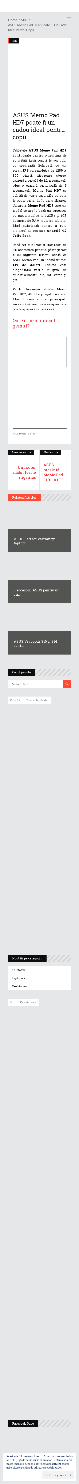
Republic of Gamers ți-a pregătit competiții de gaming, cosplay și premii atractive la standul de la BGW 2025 (51, 1294)
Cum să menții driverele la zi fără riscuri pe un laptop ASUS (39, 811)
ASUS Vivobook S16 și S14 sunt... (35, 643)
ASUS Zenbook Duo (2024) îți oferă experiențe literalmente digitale (39, 714)
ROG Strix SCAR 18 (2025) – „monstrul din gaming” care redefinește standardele (35, 936)
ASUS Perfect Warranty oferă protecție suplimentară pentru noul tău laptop (50, 1141)
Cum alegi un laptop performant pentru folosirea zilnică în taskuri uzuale (38, 773)
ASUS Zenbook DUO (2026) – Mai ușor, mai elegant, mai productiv (51, 1171)
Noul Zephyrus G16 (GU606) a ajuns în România (51, 1052)
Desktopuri (19, 986)
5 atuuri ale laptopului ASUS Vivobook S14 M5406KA (36, 916)
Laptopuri (18, 978)
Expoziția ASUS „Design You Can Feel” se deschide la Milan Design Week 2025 (50, 1397)
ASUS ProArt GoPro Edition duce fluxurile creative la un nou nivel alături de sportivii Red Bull (52, 1024)
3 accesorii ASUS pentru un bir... (37, 592)
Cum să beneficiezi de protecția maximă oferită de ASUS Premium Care (39, 751)
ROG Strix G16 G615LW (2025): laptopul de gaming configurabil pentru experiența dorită (38, 852)
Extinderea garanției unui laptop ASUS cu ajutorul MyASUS (39, 793)
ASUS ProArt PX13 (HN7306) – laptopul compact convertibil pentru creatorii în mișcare (36, 896)
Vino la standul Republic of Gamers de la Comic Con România (49, 1367)
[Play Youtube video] (40, 352)
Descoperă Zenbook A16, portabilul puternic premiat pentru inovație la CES (35, 830)
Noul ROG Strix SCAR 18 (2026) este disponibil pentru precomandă (49, 1078)
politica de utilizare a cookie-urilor (41, 1467)
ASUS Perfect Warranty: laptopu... (34, 541)
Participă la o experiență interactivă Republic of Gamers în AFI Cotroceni (48, 1334)
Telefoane (19, 970)
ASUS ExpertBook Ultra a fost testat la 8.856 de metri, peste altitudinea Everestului (51, 1108)
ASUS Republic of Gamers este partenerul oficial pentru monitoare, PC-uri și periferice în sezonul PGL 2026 (51, 1251)
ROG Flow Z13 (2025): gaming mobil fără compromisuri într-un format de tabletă (39, 874)
